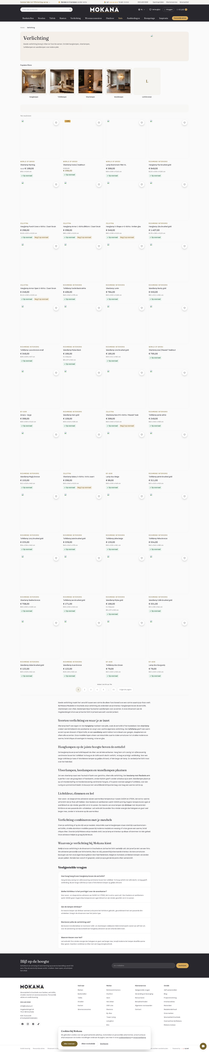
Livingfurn (110, 1021)
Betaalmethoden (141, 1002)
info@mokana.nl (26, 1006)
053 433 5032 (25, 1002)
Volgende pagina (125, 690)
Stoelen (41, 18)
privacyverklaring (139, 1037)
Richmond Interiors (113, 990)
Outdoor (110, 18)
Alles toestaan (69, 1044)
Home (22, 28)
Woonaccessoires (93, 18)
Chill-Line (109, 1005)
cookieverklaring (125, 1037)
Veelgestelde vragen (142, 990)
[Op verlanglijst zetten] (56, 122)
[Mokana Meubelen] (104, 9)
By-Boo (109, 1013)
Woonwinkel (184, 2)
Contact (138, 1009)
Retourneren (139, 998)
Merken (80, 990)
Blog (165, 994)
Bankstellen (28, 18)
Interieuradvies (169, 1002)
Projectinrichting (170, 998)
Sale (120, 18)
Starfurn (109, 994)
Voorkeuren (104, 1044)
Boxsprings (149, 18)
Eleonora (109, 1009)
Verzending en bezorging (144, 994)
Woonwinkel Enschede (172, 1017)
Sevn (108, 998)
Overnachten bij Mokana (173, 1021)
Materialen (168, 1005)
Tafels (52, 18)
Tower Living (111, 1017)
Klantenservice (171, 2)
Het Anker (110, 1002)
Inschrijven (182, 965)
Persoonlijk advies (180, 18)
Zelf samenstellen (170, 990)
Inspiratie (163, 18)
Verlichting (76, 18)
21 (114, 690)
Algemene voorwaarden (143, 1005)
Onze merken (168, 1013)
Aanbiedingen (133, 18)
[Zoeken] (71, 9)
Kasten (63, 18)
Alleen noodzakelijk (88, 1044)
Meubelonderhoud (170, 1009)
